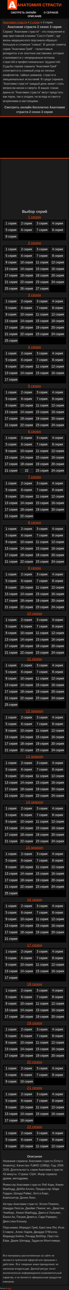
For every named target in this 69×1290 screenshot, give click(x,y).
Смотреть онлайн (23, 12)
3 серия (42, 223)
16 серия (57, 269)
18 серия (26, 275)
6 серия (26, 230)
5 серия (11, 230)
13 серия (11, 269)
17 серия (11, 275)
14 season (34, 802)
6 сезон (34, 431)
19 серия (42, 275)
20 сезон (34, 1062)
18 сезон (34, 984)
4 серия (57, 223)
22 (26, 470)
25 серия (11, 288)
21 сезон (34, 1088)
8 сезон (34, 522)
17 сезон (34, 945)
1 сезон (34, 217)
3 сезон (34, 295)
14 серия (26, 269)
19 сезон (34, 1023)
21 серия (11, 282)
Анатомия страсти (39, 5)
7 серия (42, 230)
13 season (34, 757)
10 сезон (34, 613)
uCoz (9, 1288)
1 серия (11, 223)
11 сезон (34, 659)
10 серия (26, 262)
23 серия (42, 282)
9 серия (11, 236)
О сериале (51, 12)
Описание (35, 16)
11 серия (42, 262)
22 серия (26, 282)
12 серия (57, 262)
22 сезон (34, 1127)
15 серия (42, 269)
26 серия (26, 288)
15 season (34, 848)
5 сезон (34, 386)
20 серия (57, 275)
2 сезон (35, 22)
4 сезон (34, 347)
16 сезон (34, 900)
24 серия (57, 282)
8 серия (57, 230)
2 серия (26, 223)
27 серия (42, 288)
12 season (34, 711)
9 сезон (34, 568)
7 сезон (34, 477)
